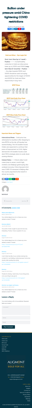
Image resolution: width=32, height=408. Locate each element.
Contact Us (27, 390)
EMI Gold (4, 343)
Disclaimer (27, 396)
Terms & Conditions (25, 392)
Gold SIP (4, 347)
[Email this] (3, 179)
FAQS (28, 400)
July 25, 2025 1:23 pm (6, 226)
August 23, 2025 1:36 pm (7, 253)
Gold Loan (5, 340)
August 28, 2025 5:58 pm (7, 271)
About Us (27, 386)
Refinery (4, 349)
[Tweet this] (12, 29)
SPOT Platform (6, 351)
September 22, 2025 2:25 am (8, 287)
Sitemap (28, 398)
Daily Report (10, 182)
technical (5, 194)
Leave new (16, 208)
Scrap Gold (5, 345)
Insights (28, 388)
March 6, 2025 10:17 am (7, 214)
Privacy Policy (26, 394)
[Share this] (9, 29)
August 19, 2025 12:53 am (7, 237)
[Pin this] (19, 29)
